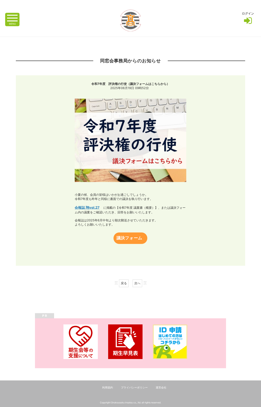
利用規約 (107, 387)
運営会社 (161, 387)
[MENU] (12, 18)
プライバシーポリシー (134, 387)
